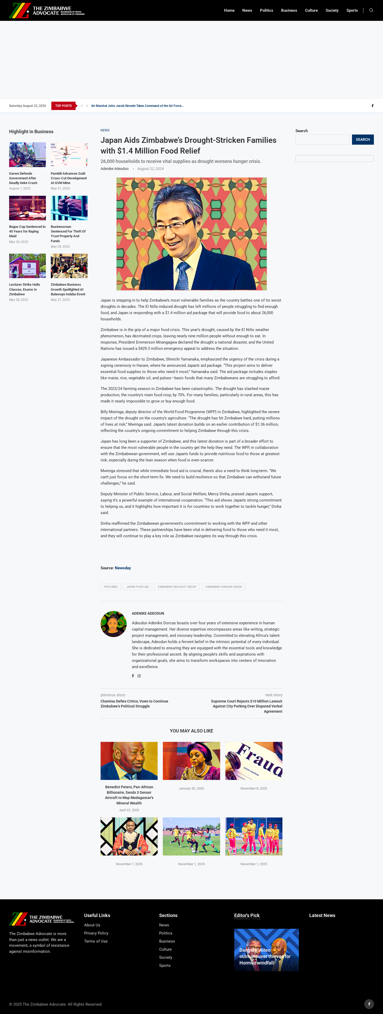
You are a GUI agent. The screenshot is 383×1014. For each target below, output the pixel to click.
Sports (352, 10)
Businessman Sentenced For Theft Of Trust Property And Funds (68, 234)
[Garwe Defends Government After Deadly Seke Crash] (27, 154)
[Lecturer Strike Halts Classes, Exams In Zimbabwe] (27, 266)
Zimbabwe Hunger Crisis (223, 587)
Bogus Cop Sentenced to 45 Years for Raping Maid (27, 231)
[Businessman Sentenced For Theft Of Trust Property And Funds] (69, 208)
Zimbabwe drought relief (177, 587)
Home (229, 10)
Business (289, 10)
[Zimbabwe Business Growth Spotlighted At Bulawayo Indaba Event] (69, 266)
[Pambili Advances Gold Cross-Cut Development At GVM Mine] (69, 154)
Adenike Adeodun (115, 169)
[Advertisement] (191, 59)
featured (111, 587)
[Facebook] (372, 106)
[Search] (371, 10)
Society (332, 10)
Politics (266, 10)
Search (301, 131)
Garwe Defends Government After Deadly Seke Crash (23, 178)
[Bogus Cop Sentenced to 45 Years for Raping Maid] (27, 208)
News (247, 10)
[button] (82, 106)
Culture (311, 10)
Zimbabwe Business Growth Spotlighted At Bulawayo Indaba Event (68, 289)
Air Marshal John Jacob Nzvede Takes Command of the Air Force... (137, 106)
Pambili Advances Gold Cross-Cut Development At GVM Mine (69, 178)
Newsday (122, 568)
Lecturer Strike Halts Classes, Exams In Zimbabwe (24, 289)
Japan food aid (137, 587)
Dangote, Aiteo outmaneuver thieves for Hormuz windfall (265, 956)
